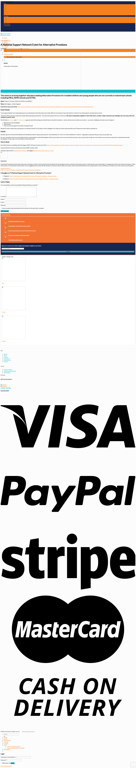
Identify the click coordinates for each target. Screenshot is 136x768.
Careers (6, 357)
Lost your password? (6, 766)
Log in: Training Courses (13, 746)
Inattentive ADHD (6, 168)
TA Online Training (12, 22)
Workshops (7, 24)
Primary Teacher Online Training (16, 17)
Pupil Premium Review (10, 371)
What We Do (7, 360)
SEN (8, 13)
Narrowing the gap (12, 11)
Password (4, 760)
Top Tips (9, 14)
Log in (12, 763)
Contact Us (7, 358)
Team (5, 355)
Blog (5, 3)
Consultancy (7, 25)
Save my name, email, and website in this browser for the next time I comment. (23, 208)
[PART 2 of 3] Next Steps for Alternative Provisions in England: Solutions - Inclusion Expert (34, 179)
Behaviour (10, 5)
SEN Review (7, 372)
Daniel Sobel (25, 48)
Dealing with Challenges (14, 8)
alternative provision (38, 150)
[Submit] (4, 736)
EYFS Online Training (13, 21)
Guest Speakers (11, 10)
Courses (6, 742)
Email (2, 202)
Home (5, 737)
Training (6, 16)
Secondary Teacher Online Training (17, 19)
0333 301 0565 (5, 390)
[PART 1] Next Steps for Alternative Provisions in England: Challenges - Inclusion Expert (33, 176)
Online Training (8, 369)
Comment (3, 196)
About (5, 42)
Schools (6, 361)
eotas (46, 150)
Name (3, 199)
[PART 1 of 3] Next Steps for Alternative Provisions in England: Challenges (20, 170)
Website (3, 205)
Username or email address (8, 757)
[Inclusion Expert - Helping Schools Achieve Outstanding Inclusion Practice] (6, 34)
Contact (6, 46)
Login (5, 745)
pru (49, 150)
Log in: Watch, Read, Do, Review (15, 748)
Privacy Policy (25, 731)
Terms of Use (31, 731)
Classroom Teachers (13, 6)
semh (52, 150)
